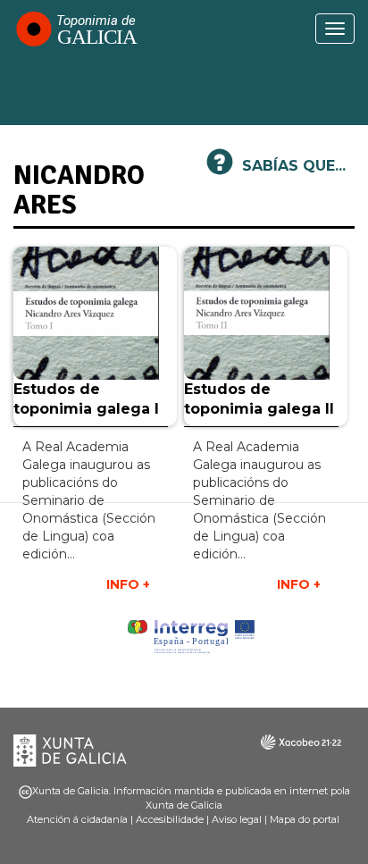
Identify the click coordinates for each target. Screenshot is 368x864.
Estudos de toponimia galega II (259, 399)
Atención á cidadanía (77, 819)
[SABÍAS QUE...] (219, 169)
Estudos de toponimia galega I (86, 399)
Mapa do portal (304, 819)
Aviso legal (237, 819)
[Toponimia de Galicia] (75, 28)
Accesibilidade (170, 819)
